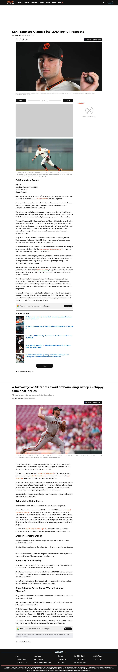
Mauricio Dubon (41, 199)
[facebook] (103, 2)
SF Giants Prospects (27, 372)
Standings (34, 2)
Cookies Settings (80, 662)
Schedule (26, 2)
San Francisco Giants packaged (50, 249)
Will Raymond (19, 398)
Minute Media (13, 667)
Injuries (54, 2)
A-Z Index (61, 662)
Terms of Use (78, 659)
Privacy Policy (62, 659)
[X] (107, 2)
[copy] (26, 39)
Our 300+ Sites (79, 656)
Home (18, 372)
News (19, 2)
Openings (37, 656)
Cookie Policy (97, 659)
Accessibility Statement (42, 662)
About (18, 656)
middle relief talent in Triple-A (36, 529)
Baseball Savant (42, 270)
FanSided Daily (21, 659)
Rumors (41, 2)
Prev (21, 100)
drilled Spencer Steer (37, 476)
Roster (48, 2)
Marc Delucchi (19, 35)
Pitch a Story (38, 659)
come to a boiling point (46, 473)
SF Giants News (26, 642)
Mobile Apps (97, 656)
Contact (60, 656)
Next (68, 100)
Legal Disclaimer (21, 662)
